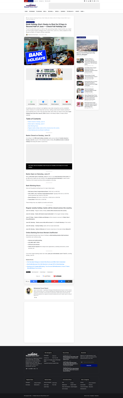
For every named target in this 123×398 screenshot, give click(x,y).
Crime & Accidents (84, 386)
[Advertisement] (74, 6)
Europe (72, 382)
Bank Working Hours (33, 126)
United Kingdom (74, 386)
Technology (70, 11)
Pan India (54, 384)
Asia (63, 382)
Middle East (64, 384)
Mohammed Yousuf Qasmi (33, 34)
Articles (81, 382)
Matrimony (31, 1)
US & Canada (65, 388)
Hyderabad (32, 11)
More (82, 11)
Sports (77, 11)
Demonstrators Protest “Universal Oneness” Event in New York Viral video (91, 77)
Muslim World (73, 384)
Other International (66, 386)
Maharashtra (36, 384)
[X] (34, 297)
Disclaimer (97, 395)
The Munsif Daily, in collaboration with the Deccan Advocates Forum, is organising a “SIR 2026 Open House (91, 61)
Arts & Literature (92, 382)
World (56, 11)
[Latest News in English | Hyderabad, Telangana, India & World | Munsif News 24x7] (31, 6)
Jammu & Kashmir (47, 382)
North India (46, 384)
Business (63, 11)
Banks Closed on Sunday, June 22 (36, 121)
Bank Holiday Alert (35, 272)
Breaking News (50, 272)
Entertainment (83, 388)
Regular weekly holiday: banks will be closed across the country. (44, 128)
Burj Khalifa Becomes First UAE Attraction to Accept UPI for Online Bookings (45, 264)
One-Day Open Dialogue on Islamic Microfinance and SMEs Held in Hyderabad (46, 262)
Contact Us (41, 1)
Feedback (92, 395)
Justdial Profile (55, 363)
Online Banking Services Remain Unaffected (38, 130)
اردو (26, 1)
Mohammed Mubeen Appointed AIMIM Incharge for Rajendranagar (90, 90)
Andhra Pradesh (37, 382)
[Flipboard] (57, 276)
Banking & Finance (38, 17)
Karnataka (28, 384)
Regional (50, 11)
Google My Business (48, 363)
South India (46, 386)
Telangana (39, 11)
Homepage (46, 355)
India (44, 11)
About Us (36, 1)
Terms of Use (86, 395)
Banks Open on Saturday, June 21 (36, 123)
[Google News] (46, 276)
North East (54, 382)
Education (91, 386)
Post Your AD (47, 1)
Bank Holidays (42, 272)
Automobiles (82, 384)
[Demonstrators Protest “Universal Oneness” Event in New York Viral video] (80, 77)
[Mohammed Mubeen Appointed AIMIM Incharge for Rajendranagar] (80, 90)
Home (26, 11)
